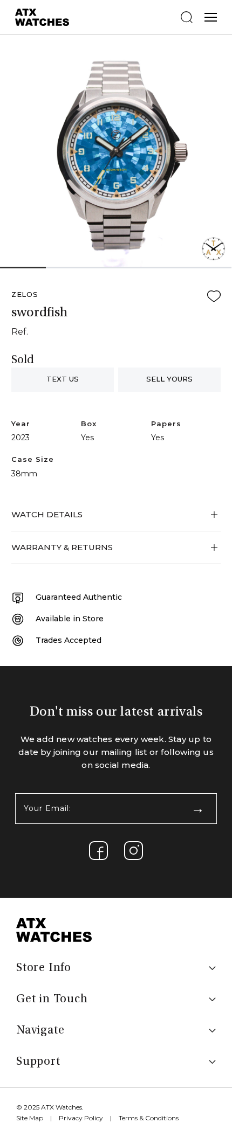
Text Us (62, 379)
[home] (54, 929)
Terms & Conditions (149, 1118)
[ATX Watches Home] (42, 16)
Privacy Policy (81, 1118)
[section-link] (98, 850)
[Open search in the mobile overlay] (187, 17)
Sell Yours (169, 379)
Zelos (24, 294)
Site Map (29, 1118)
